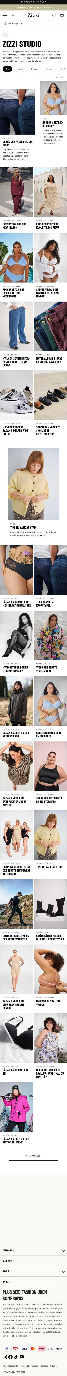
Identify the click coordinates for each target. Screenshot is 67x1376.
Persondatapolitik (10, 1365)
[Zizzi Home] (33, 14)
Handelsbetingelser (29, 1365)
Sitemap (54, 1365)
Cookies (44, 1365)
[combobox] (33, 23)
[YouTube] (22, 1356)
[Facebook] (10, 1356)
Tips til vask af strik (23, 527)
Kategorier (8, 1250)
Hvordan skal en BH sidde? (52, 124)
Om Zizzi (6, 1281)
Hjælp (6, 1271)
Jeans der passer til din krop (17, 143)
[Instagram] (5, 1356)
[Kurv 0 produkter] (62, 15)
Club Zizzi (7, 1260)
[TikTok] (16, 1356)
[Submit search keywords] (4, 23)
